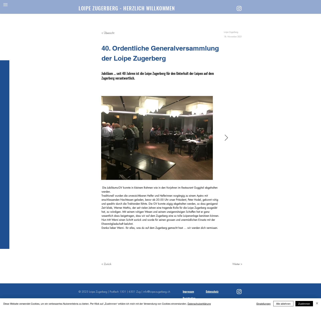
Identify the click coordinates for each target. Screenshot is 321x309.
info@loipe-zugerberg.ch (156, 291)
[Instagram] (239, 8)
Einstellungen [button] (263, 303)
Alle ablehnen (283, 303)
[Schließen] (317, 303)
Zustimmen (304, 303)
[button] (5, 4)
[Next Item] (226, 138)
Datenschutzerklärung (199, 303)
